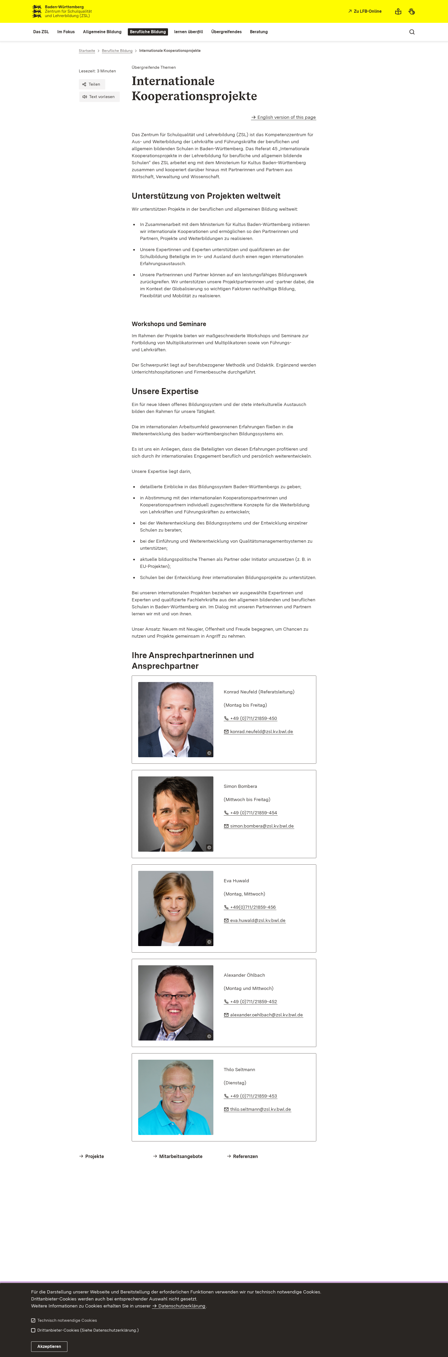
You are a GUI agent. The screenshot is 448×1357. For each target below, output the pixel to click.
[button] (92, 84)
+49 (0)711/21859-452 (253, 1001)
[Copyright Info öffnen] (209, 753)
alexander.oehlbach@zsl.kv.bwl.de (266, 1014)
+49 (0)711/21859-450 (253, 718)
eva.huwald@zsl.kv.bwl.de (258, 920)
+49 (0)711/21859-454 (254, 812)
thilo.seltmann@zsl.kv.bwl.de (260, 1109)
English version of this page (286, 117)
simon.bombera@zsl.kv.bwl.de (262, 826)
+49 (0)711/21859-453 (253, 1096)
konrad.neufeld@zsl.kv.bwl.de (261, 731)
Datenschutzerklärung (181, 1305)
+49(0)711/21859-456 (253, 907)
